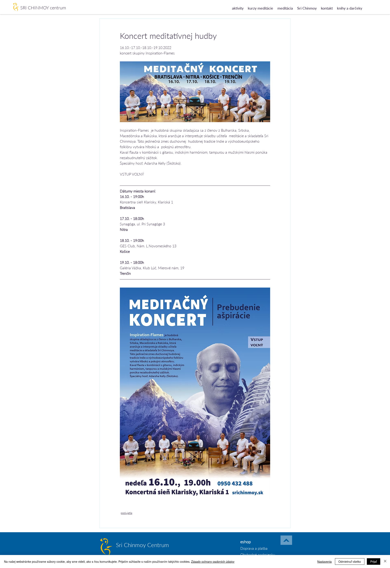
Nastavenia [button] (324, 561)
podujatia (126, 513)
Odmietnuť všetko (349, 561)
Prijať (373, 561)
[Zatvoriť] (385, 561)
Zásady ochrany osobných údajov (212, 561)
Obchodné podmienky (257, 554)
